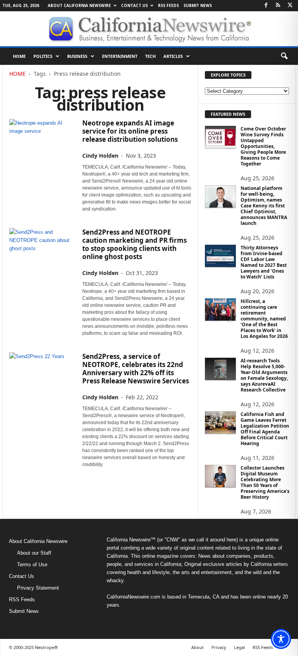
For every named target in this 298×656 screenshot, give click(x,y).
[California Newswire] (149, 28)
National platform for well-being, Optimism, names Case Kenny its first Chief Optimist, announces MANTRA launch (264, 205)
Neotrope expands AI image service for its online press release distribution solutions (130, 131)
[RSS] (277, 5)
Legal (239, 647)
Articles (173, 56)
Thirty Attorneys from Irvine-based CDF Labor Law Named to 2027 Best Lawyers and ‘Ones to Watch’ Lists (264, 262)
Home (19, 56)
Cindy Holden (100, 155)
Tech (150, 56)
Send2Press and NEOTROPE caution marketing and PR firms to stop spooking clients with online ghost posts (134, 244)
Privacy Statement (38, 588)
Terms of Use (32, 564)
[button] (284, 56)
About (197, 647)
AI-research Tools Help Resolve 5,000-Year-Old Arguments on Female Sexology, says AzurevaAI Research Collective (264, 375)
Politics (42, 56)
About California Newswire (79, 5)
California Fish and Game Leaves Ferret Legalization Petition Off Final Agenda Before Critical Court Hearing (265, 429)
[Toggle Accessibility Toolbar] (281, 639)
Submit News (198, 5)
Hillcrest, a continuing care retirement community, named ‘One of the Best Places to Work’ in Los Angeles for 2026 (264, 318)
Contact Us (134, 5)
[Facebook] (265, 5)
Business (77, 56)
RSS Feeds (168, 5)
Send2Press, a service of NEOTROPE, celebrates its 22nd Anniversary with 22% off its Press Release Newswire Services (135, 368)
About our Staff (34, 553)
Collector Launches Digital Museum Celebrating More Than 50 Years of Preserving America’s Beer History (265, 482)
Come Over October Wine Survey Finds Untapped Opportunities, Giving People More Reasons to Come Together (263, 146)
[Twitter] (290, 5)
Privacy (218, 647)
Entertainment (119, 56)
